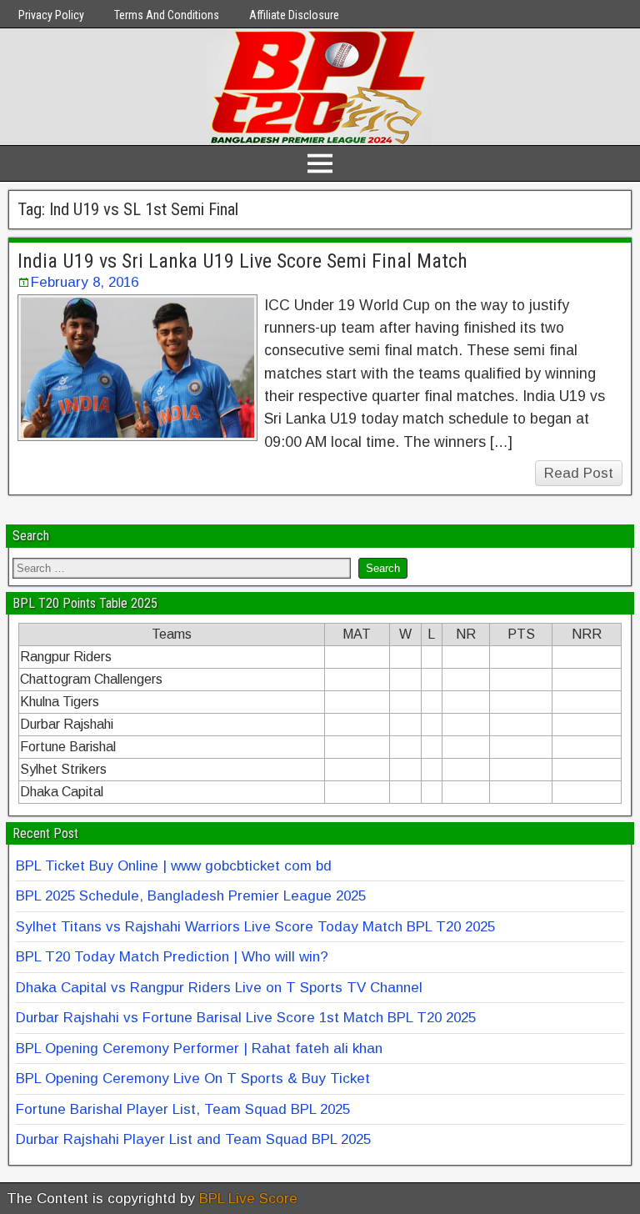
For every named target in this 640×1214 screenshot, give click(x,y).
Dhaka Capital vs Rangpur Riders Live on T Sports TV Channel (219, 988)
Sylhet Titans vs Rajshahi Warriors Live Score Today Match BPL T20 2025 (255, 927)
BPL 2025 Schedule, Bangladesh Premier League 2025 (191, 896)
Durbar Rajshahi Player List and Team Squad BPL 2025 (193, 1139)
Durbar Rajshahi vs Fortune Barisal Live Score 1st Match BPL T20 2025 (246, 1018)
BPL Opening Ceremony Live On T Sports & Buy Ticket (193, 1078)
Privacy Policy (51, 15)
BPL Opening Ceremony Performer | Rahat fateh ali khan (199, 1048)
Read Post (578, 473)
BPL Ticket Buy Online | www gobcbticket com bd (174, 866)
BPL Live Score (248, 1198)
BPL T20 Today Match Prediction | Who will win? (172, 957)
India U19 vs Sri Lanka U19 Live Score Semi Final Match (243, 261)
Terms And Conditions (166, 15)
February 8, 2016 (84, 282)
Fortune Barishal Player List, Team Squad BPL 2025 (183, 1109)
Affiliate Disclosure (294, 15)
